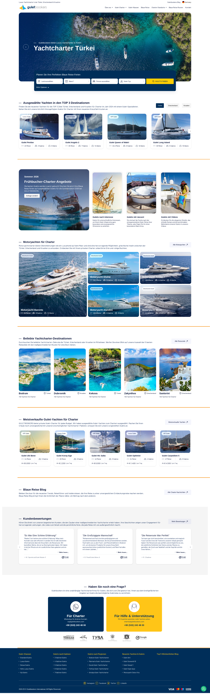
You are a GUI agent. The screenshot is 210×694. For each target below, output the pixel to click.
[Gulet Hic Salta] (105, 441)
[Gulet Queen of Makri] (127, 127)
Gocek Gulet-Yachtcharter (98, 665)
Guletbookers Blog (173, 2)
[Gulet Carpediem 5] (175, 441)
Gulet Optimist (133, 456)
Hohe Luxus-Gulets (27, 669)
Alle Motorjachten (179, 245)
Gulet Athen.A (95, 557)
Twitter (113, 683)
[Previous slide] (20, 131)
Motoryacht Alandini (101, 310)
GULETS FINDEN (161, 81)
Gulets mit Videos (169, 217)
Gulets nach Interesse (103, 217)
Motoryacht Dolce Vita (131, 672)
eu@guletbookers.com (76, 621)
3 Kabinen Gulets (61, 658)
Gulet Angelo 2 (72, 142)
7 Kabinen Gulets (60, 672)
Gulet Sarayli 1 (128, 665)
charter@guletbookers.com (134, 621)
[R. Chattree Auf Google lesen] (182, 557)
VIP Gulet (114, 117)
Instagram (90, 683)
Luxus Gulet (26, 117)
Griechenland (173, 105)
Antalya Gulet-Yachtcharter (98, 672)
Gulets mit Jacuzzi (135, 217)
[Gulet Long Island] (170, 127)
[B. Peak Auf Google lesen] (123, 557)
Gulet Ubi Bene (28, 456)
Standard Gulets (26, 658)
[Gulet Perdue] (39, 127)
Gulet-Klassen (134, 7)
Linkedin (124, 683)
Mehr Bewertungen (178, 521)
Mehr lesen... (64, 552)
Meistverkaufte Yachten (176, 422)
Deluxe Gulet (71, 117)
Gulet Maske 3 (41, 557)
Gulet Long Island (161, 142)
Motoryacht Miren (152, 310)
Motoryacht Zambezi (153, 277)
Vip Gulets (23, 672)
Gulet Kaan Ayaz (129, 669)
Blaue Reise (145, 7)
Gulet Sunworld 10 (130, 661)
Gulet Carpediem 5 (170, 456)
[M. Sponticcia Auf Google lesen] (65, 557)
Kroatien (186, 105)
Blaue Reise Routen (176, 7)
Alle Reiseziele (180, 341)
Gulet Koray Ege (64, 456)
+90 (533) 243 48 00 (76, 625)
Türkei (160, 105)
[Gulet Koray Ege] (70, 441)
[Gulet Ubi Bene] (35, 441)
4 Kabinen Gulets (61, 661)
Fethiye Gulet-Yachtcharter (98, 669)
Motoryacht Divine (100, 277)
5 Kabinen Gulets (61, 665)
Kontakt (188, 7)
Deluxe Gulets (25, 665)
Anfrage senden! (32, 196)
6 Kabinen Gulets (61, 669)
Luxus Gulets (24, 661)
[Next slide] (190, 131)
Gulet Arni (127, 658)
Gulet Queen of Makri (119, 142)
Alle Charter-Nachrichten (176, 492)
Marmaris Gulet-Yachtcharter (99, 661)
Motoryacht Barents (32, 310)
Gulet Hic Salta (99, 456)
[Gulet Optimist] (140, 441)
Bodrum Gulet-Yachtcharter (99, 658)
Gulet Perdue (27, 142)
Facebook (102, 683)
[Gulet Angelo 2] (83, 127)
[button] (26, 47)
